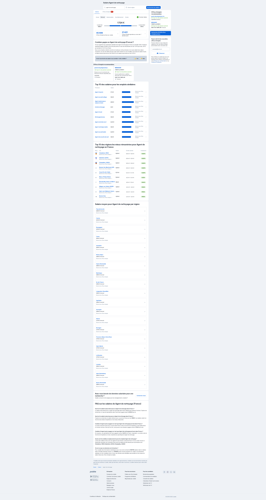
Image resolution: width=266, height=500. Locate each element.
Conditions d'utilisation (156, 62)
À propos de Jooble (111, 474)
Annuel (97, 17)
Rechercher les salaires (153, 7)
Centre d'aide (110, 487)
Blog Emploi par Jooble (130, 478)
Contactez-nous (141, 395)
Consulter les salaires (148, 478)
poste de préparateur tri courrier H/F (101, 68)
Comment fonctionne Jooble (114, 476)
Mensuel (103, 17)
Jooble (174, 496)
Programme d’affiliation (130, 476)
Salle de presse (110, 483)
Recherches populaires (148, 474)
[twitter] (171, 472)
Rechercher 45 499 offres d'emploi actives (158, 33)
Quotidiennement (119, 17)
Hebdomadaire (109, 17)
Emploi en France (111, 489)
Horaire (127, 17)
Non (143, 58)
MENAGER (118, 67)
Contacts (109, 481)
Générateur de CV (147, 483)
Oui (136, 58)
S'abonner (162, 53)
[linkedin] (174, 472)
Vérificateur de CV (147, 485)
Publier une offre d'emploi (131, 474)
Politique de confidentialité (160, 60)
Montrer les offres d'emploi (139, 92)
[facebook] (164, 472)
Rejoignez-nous (110, 485)
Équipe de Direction (111, 478)
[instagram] (167, 472)
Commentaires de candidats (150, 476)
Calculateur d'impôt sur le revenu (151, 481)
